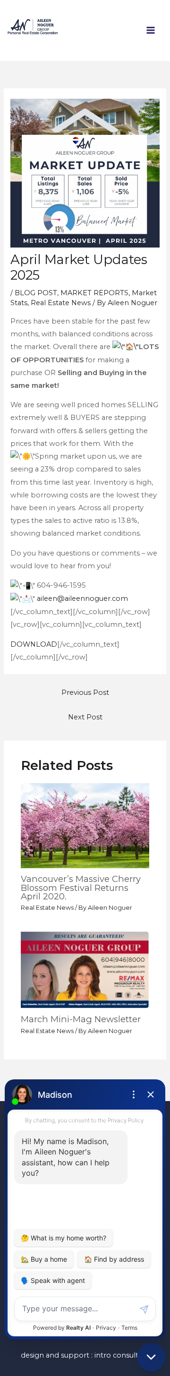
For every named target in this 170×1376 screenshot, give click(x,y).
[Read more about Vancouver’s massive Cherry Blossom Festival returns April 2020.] (85, 825)
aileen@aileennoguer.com (82, 598)
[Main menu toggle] (151, 30)
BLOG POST (36, 293)
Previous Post (85, 692)
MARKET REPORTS (94, 293)
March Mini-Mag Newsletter (81, 1019)
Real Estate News (61, 303)
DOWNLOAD (33, 644)
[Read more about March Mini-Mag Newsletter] (85, 969)
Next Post (85, 717)
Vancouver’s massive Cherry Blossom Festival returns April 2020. (81, 887)
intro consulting (121, 1355)
